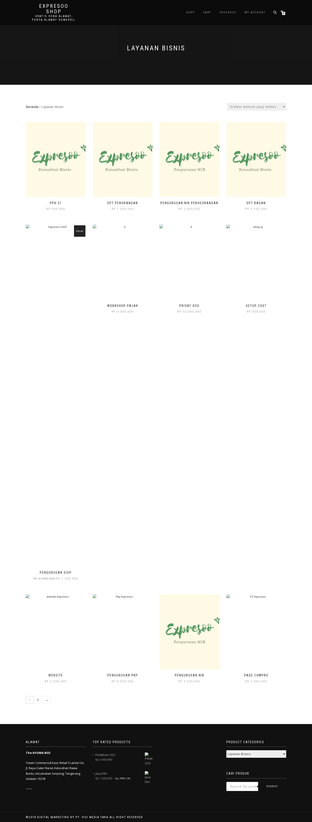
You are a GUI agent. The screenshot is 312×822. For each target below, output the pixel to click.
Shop (190, 12)
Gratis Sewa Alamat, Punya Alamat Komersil (54, 18)
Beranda (32, 107)
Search (272, 786)
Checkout (227, 12)
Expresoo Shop (54, 8)
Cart (207, 12)
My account (255, 12)
